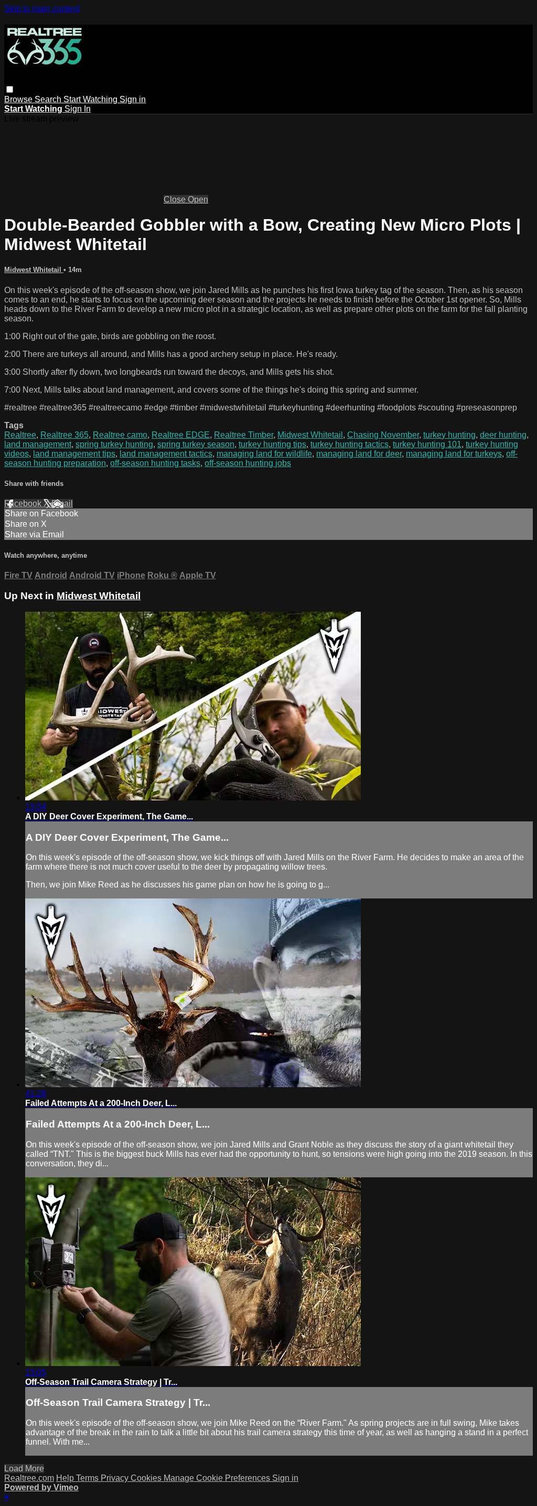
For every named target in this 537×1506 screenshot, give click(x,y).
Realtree (20, 434)
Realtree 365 (64, 434)
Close (176, 199)
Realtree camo (120, 434)
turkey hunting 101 (427, 444)
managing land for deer (359, 453)
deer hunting (503, 434)
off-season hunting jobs (248, 463)
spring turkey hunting (114, 444)
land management (37, 444)
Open (198, 199)
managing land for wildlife (264, 453)
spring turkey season (195, 444)
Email (62, 503)
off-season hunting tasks (155, 463)
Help (66, 1478)
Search (49, 99)
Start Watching (91, 99)
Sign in (133, 99)
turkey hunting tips (272, 444)
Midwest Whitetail (33, 270)
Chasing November (383, 434)
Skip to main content (42, 8)
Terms (88, 1478)
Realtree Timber (243, 434)
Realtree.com (29, 1478)
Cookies (147, 1478)
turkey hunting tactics (349, 444)
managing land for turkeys (454, 453)
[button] (9, 89)
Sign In (78, 108)
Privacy (116, 1478)
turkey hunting (449, 434)
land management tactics (166, 453)
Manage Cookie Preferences (218, 1478)
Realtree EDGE (181, 434)
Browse (19, 99)
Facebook (24, 503)
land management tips (74, 453)
